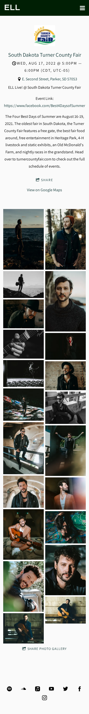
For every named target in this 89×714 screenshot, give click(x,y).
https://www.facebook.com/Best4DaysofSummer (44, 105)
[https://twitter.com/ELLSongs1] (65, 688)
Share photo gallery (47, 648)
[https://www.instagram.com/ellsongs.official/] (44, 697)
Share (47, 180)
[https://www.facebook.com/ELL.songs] (79, 688)
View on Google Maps (44, 189)
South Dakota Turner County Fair (44, 54)
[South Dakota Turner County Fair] (44, 44)
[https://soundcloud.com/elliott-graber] (23, 688)
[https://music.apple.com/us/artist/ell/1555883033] (37, 688)
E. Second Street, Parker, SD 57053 (49, 79)
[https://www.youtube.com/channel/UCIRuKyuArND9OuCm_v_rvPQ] (51, 688)
